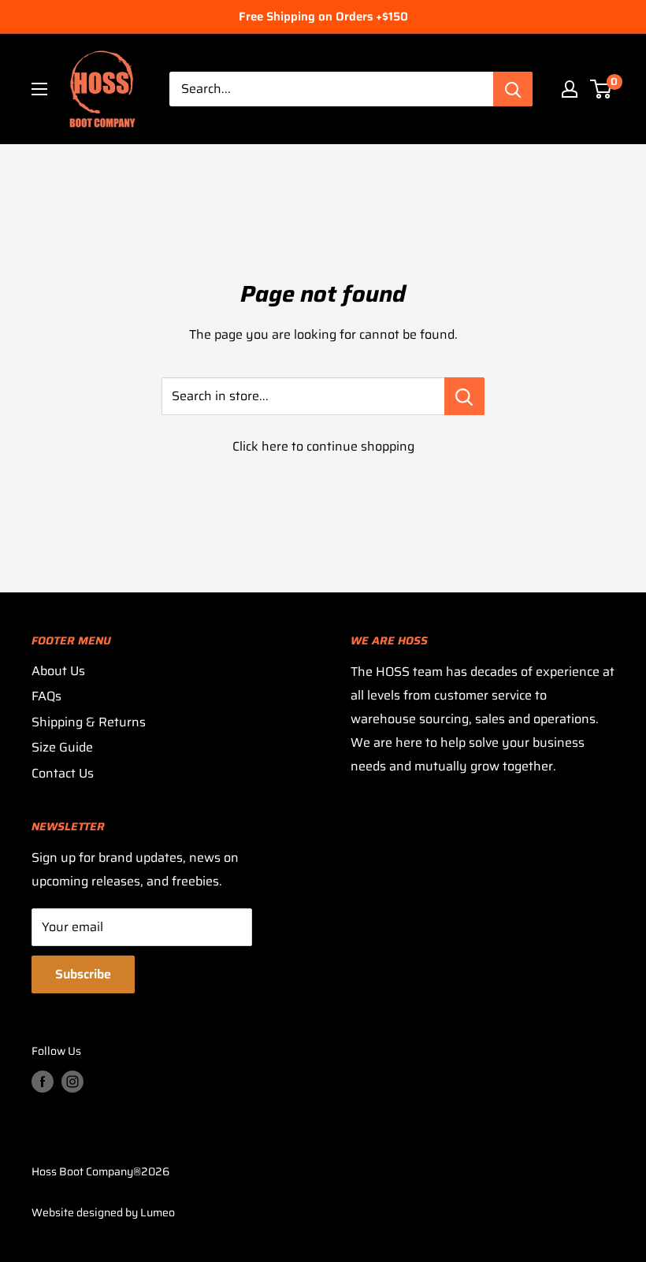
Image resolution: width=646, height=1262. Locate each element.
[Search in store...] (464, 396)
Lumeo (157, 1212)
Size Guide (62, 747)
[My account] (569, 89)
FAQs (46, 696)
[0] (601, 89)
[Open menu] (39, 89)
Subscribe (83, 974)
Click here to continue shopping (323, 446)
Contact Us (63, 773)
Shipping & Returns (89, 722)
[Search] (513, 89)
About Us (58, 671)
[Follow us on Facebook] (43, 1082)
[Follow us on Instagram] (72, 1082)
